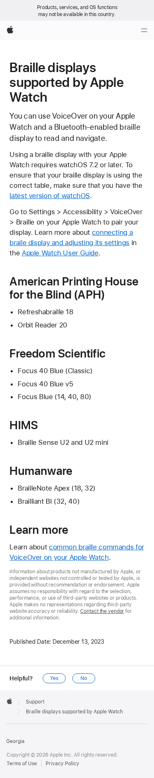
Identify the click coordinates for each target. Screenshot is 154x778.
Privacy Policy (62, 763)
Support (35, 702)
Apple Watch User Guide (60, 253)
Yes (54, 678)
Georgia (15, 741)
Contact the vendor (102, 611)
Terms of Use (22, 763)
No (83, 678)
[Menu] (144, 30)
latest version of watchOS (49, 196)
